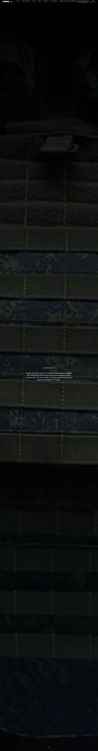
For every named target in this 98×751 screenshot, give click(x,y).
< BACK (18, 1)
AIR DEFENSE (54, 1)
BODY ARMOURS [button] (83, 2)
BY (94, 2)
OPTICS (39, 1)
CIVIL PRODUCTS (26, 1)
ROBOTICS (46, 1)
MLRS (92, 1)
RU (91, 2)
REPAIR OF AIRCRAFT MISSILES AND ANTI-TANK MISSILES (74, 1)
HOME (34, 1)
